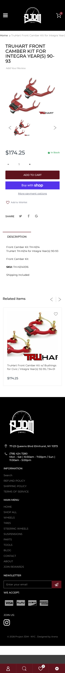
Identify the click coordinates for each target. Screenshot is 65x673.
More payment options (32, 193)
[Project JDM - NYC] (32, 15)
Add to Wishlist (19, 202)
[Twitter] (20, 216)
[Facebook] (28, 216)
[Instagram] (7, 622)
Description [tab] (17, 236)
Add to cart (32, 175)
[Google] (36, 216)
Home (4, 35)
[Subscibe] (56, 584)
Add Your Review (16, 68)
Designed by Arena (47, 636)
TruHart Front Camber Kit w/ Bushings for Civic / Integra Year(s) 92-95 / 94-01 (31, 367)
